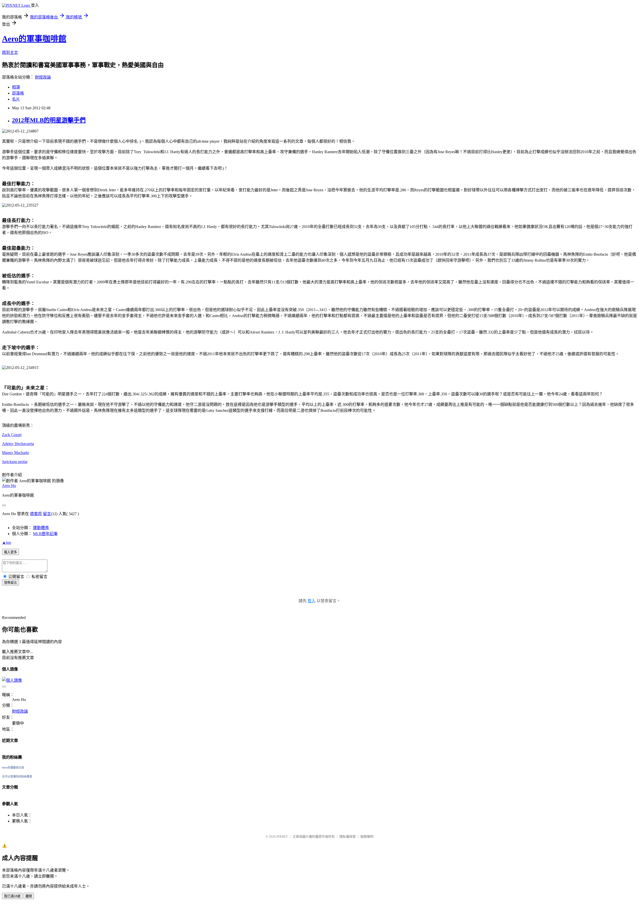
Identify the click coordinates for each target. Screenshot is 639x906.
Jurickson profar (14, 461)
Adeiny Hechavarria (18, 444)
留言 (47, 514)
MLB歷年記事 (45, 534)
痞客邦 (36, 514)
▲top (6, 542)
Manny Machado (15, 453)
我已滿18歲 (12, 896)
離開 (28, 896)
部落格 (18, 93)
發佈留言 (10, 582)
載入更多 (10, 552)
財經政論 (43, 77)
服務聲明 (366, 836)
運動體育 (41, 528)
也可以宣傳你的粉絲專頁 (17, 776)
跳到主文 (10, 52)
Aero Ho (9, 485)
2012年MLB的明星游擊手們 (49, 120)
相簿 (16, 87)
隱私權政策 (347, 836)
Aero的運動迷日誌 (13, 767)
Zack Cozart (11, 435)
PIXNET (282, 836)
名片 (16, 99)
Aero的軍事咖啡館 (34, 38)
